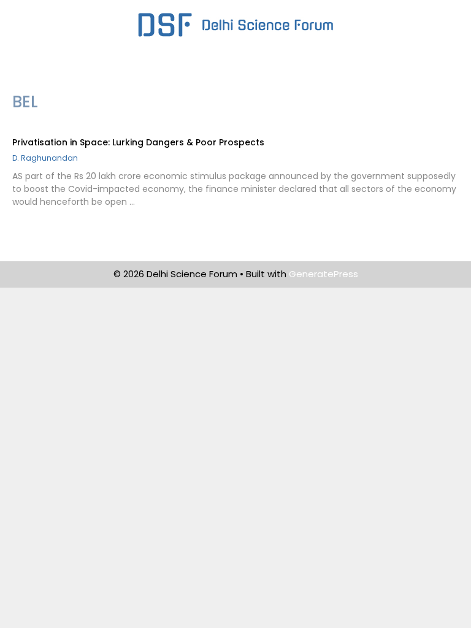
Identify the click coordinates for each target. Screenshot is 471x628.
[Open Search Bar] (429, 70)
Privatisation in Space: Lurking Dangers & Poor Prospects (138, 142)
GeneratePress (323, 273)
